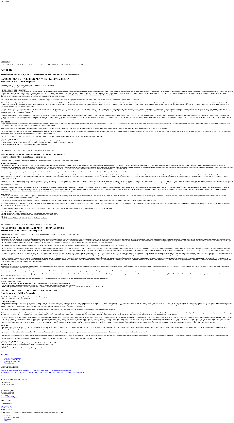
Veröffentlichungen (68, 64)
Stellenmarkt (53, 64)
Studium (42, 64)
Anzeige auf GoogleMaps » (9, 397)
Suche (81, 64)
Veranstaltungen (9, 363)
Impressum (7, 419)
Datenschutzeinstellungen (11, 417)
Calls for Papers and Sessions (12, 358)
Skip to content (5, 1)
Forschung (32, 64)
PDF (2, 351)
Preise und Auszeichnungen (12, 361)
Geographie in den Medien (12, 359)
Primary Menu (5, 61)
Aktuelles (21, 64)
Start (4, 64)
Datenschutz (8, 416)
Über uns (10, 64)
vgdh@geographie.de (7, 403)
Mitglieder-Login (6, 406)
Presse (6, 420)
